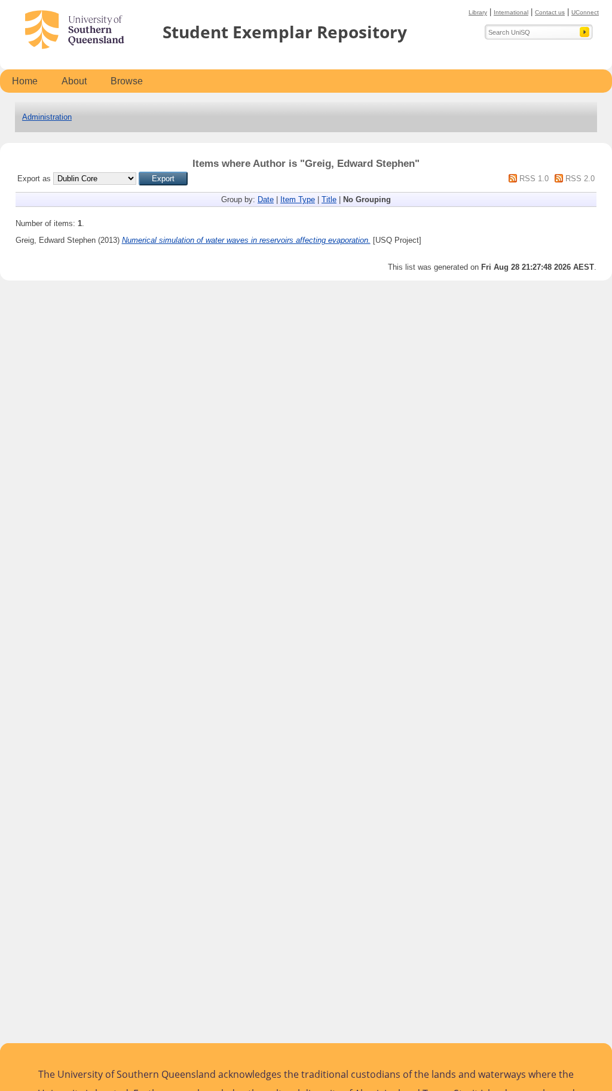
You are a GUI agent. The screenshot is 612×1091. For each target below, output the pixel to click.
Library (478, 12)
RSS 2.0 (580, 178)
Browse (127, 81)
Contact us (550, 12)
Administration (47, 116)
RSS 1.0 (534, 178)
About (74, 81)
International (511, 12)
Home (25, 81)
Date (266, 199)
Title (329, 199)
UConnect (585, 12)
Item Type (297, 199)
